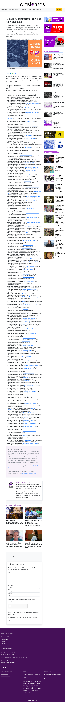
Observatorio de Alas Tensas (15, 39)
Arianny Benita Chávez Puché (31, 385)
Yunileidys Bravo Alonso (30, 162)
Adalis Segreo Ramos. (27, 350)
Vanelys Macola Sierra (29, 380)
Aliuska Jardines (26, 341)
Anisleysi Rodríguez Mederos (29, 289)
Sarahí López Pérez (30, 138)
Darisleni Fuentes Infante (29, 361)
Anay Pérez (25, 309)
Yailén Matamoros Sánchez (31, 112)
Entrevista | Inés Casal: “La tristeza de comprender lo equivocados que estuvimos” (59, 209)
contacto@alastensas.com (29, 473)
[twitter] (4, 667)
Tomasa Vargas (26, 321)
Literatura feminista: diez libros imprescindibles (59, 168)
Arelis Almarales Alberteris (29, 431)
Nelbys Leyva (26, 274)
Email (9, 589)
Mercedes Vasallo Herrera (30, 403)
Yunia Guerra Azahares (29, 368)
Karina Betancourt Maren (29, 281)
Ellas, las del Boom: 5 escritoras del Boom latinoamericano (59, 178)
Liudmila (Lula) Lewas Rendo (30, 391)
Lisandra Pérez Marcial (29, 175)
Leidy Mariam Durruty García (29, 240)
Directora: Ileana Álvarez (50, 679)
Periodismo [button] (11, 9)
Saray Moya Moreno (27, 248)
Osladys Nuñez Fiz (28, 226)
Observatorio (4, 9)
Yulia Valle (26, 178)
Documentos (27, 39)
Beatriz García (29, 135)
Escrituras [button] (17, 9)
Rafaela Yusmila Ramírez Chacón (31, 261)
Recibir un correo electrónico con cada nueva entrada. (23, 617)
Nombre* (10, 585)
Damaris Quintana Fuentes (32, 187)
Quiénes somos (4, 639)
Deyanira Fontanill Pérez (28, 329)
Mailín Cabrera (27, 181)
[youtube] (5, 667)
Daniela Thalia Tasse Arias (29, 318)
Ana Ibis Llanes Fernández (29, 338)
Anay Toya (25, 324)
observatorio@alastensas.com (8, 662)
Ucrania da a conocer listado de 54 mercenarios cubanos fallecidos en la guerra (59, 233)
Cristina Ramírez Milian (29, 170)
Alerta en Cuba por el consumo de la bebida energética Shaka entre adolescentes (59, 159)
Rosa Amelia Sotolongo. (27, 356)
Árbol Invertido (4, 674)
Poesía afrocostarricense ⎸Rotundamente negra (60, 254)
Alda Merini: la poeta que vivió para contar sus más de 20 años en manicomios (59, 199)
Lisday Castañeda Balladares (32, 103)
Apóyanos (58, 9)
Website (10, 593)
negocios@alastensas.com (7, 654)
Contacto (3, 641)
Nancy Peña (26, 377)
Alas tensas (7, 633)
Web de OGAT (4, 661)
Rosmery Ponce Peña (28, 245)
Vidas (33, 9)
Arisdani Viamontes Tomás (29, 426)
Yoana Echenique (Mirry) (29, 233)
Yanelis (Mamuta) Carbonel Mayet (31, 304)
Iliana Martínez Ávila (27, 293)
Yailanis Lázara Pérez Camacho (30, 423)
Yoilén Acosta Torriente (28, 420)
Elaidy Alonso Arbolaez (28, 373)
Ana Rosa (25, 435)
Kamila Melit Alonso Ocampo (31, 167)
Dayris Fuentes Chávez (28, 277)
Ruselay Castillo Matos (28, 236)
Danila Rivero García (28, 312)
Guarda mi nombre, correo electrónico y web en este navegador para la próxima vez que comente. (21, 600)
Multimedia (38, 9)
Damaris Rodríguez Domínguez (30, 443)
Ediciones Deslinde (5, 676)
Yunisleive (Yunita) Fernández (30, 258)
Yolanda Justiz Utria (30, 200)
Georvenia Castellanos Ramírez (30, 365)
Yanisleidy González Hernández (32, 222)
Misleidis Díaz (28, 107)
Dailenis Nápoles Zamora (26, 155)
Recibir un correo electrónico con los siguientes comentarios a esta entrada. (24, 613)
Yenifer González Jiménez (31, 217)
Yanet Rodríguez (27, 417)
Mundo (29, 9)
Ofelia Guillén (27, 147)
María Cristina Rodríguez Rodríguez (30, 297)
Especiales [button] (24, 9)
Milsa (23, 301)
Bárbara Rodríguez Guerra (32, 213)
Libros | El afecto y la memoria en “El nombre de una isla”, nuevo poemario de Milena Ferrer (59, 244)
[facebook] (2, 667)
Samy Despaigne (30, 266)
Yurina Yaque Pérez (27, 396)
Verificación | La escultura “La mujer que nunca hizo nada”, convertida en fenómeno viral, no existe (59, 220)
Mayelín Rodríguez (29, 121)
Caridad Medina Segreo (27, 345)
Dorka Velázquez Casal (31, 126)
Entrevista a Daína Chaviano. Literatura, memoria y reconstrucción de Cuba (59, 188)
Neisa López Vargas (28, 440)
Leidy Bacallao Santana (29, 412)
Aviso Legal (3, 643)
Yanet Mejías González (28, 269)
